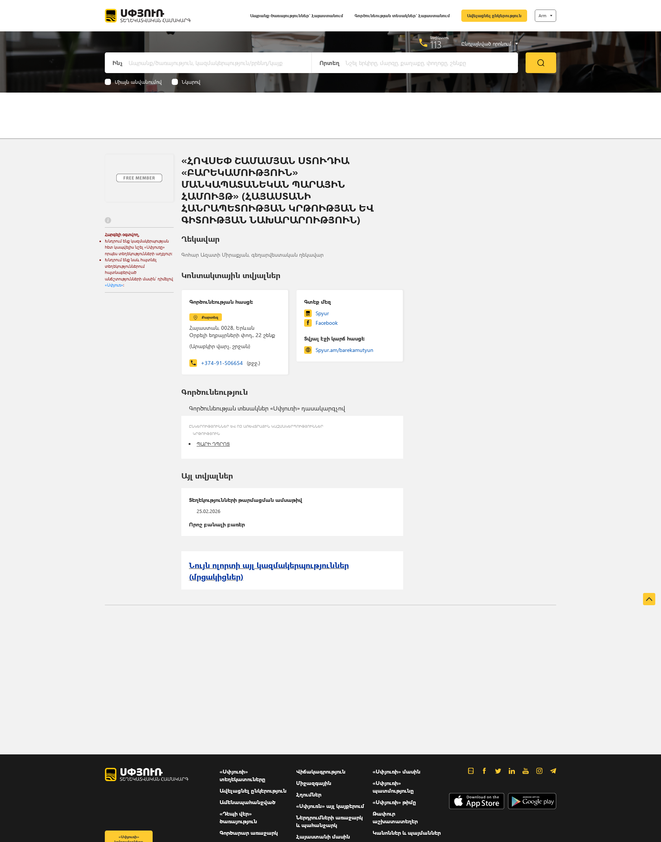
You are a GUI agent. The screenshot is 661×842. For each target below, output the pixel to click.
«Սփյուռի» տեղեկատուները (242, 775)
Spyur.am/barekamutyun (344, 349)
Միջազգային (313, 783)
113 (436, 44)
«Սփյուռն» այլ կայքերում (330, 805)
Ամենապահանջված (247, 802)
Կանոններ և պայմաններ (407, 832)
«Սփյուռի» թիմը (394, 802)
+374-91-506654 (230, 362)
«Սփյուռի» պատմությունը (393, 786)
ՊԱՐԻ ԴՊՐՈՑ (213, 443)
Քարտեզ (210, 317)
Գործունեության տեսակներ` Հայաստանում (402, 15)
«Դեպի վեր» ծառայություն (238, 817)
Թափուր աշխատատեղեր (395, 817)
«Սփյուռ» (114, 284)
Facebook (327, 322)
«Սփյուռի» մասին (396, 771)
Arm (542, 15)
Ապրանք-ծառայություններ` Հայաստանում (296, 15)
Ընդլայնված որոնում (486, 44)
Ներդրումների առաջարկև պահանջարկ (329, 821)
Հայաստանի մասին (323, 836)
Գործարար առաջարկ (249, 832)
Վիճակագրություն (320, 771)
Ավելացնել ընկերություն (494, 15)
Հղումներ (308, 794)
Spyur (322, 313)
